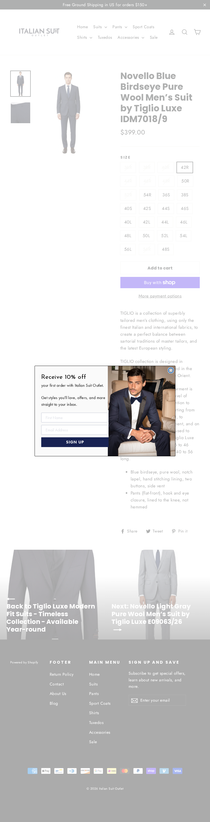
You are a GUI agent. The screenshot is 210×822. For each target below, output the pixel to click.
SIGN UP (75, 442)
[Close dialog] (170, 370)
